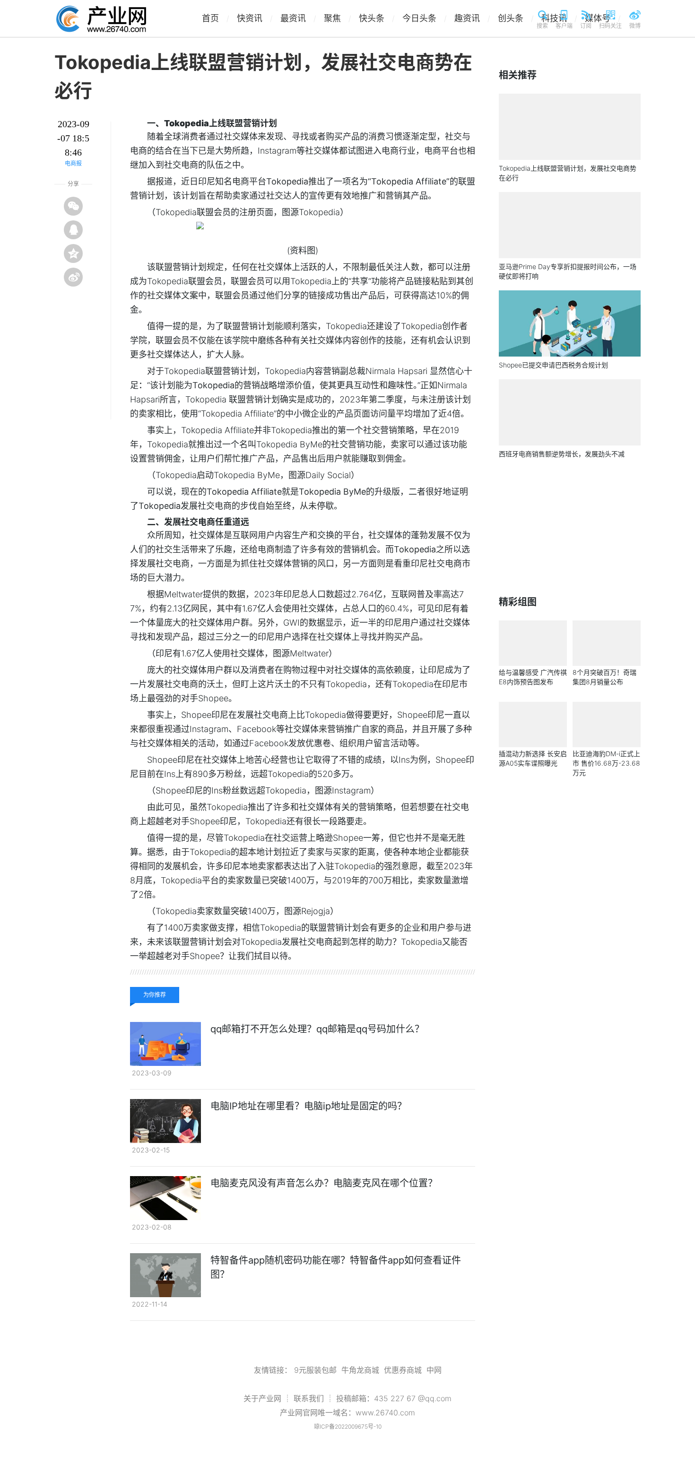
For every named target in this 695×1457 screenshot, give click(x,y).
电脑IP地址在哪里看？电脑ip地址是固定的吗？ (308, 1106)
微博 (635, 25)
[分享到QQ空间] (73, 253)
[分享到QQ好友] (73, 229)
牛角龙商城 (360, 1370)
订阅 (585, 25)
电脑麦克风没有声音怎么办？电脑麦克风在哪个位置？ (323, 1183)
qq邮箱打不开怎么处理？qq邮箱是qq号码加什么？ (317, 1029)
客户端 (564, 25)
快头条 (377, 18)
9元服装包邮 (315, 1370)
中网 (434, 1370)
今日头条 (424, 18)
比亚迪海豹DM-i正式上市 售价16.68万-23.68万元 (606, 763)
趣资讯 (472, 18)
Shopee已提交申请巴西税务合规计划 (553, 365)
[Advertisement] (570, 527)
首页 (215, 18)
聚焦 (337, 18)
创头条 (516, 18)
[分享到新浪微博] (73, 277)
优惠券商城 (403, 1370)
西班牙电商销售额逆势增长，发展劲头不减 (562, 454)
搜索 (542, 25)
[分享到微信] (73, 206)
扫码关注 (610, 25)
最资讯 (298, 18)
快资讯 (255, 18)
